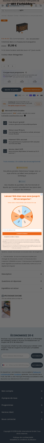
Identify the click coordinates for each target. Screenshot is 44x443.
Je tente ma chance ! (22, 233)
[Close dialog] (42, 194)
